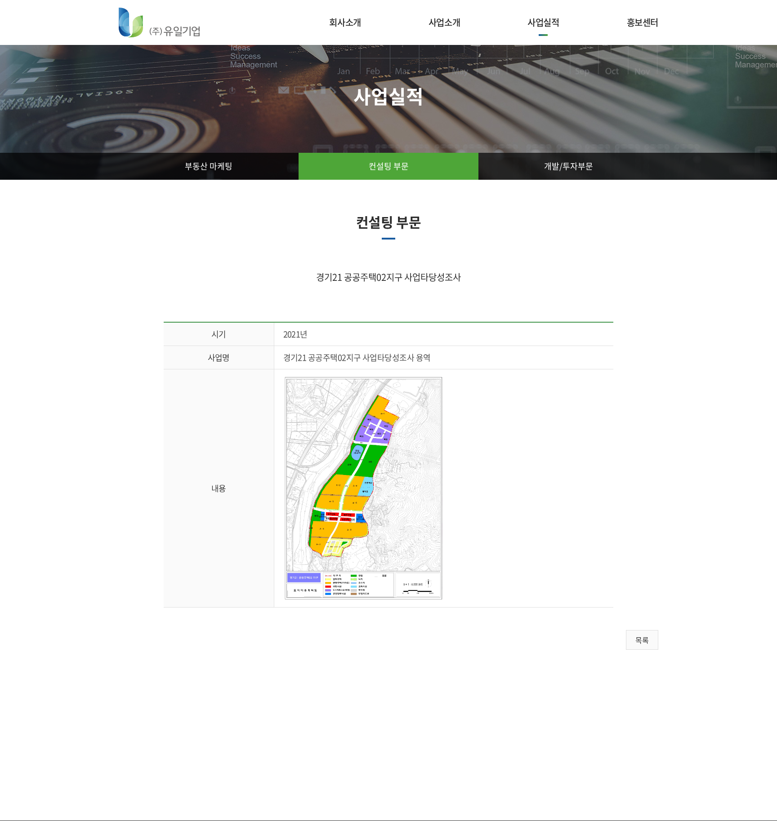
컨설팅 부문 (389, 166)
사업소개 (444, 22)
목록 (642, 640)
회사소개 (345, 22)
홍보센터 (642, 22)
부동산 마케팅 (208, 166)
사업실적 (543, 22)
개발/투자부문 (568, 166)
